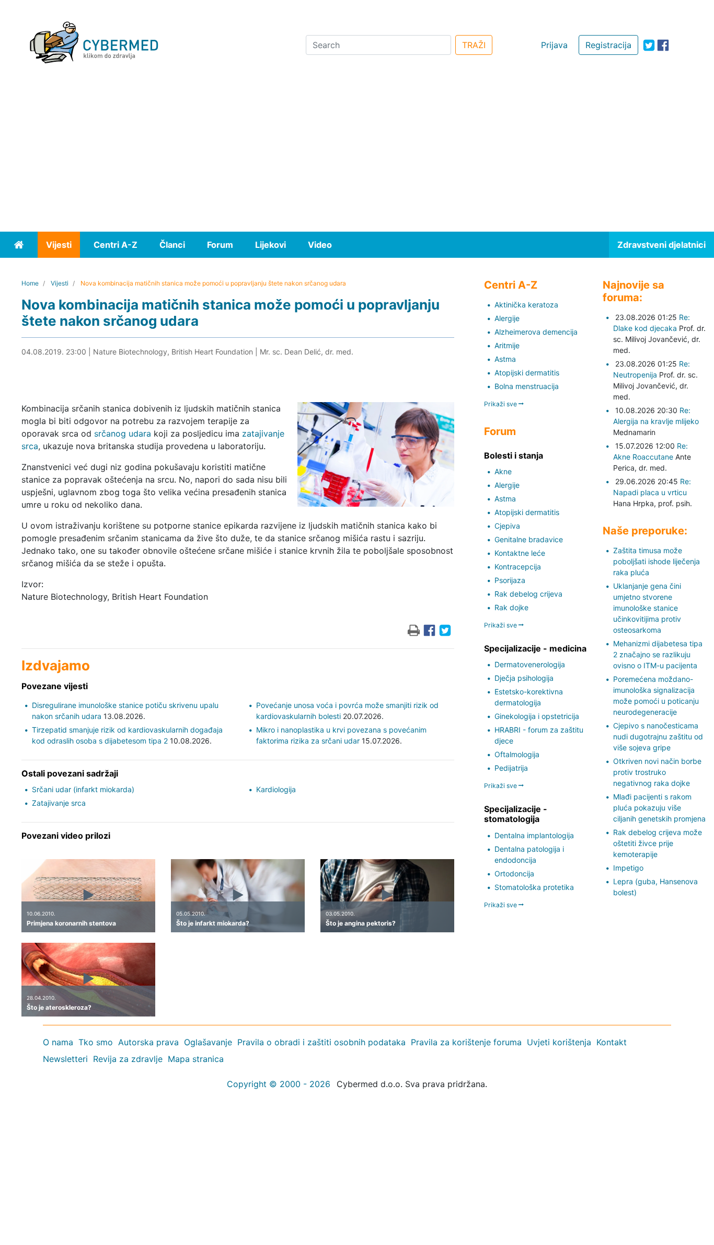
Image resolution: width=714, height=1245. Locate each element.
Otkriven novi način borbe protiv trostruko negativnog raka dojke (657, 772)
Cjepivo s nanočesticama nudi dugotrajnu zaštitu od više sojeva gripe (658, 736)
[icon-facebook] (663, 45)
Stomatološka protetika (534, 887)
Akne (503, 471)
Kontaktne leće (519, 553)
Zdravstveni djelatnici (661, 244)
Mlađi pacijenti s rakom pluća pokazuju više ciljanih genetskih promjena (659, 807)
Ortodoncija (514, 873)
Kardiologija (276, 789)
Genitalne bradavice (528, 539)
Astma (505, 359)
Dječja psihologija (524, 677)
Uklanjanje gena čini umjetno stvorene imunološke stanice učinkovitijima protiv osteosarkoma (647, 607)
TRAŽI (474, 45)
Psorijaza (509, 580)
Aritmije (507, 345)
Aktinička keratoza (526, 304)
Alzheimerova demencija (536, 331)
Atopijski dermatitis (526, 372)
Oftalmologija (516, 754)
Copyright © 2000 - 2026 (278, 1084)
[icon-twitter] (648, 45)
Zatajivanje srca (59, 802)
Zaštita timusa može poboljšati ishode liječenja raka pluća (656, 561)
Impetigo (628, 867)
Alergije (507, 318)
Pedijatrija (511, 767)
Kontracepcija (517, 566)
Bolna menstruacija (526, 386)
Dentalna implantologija (534, 835)
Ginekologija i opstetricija (536, 716)
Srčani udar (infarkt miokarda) (83, 789)
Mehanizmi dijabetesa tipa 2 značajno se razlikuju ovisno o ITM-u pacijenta (658, 654)
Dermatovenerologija (529, 664)
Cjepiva (507, 525)
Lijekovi (270, 244)
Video (320, 244)
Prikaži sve (501, 404)
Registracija (608, 45)
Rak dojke (511, 607)
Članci (172, 244)
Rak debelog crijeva (528, 593)
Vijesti (59, 244)
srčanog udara (122, 433)
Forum (220, 244)
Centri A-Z (115, 244)
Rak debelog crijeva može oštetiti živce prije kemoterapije (657, 843)
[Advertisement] (357, 153)
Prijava (554, 45)
